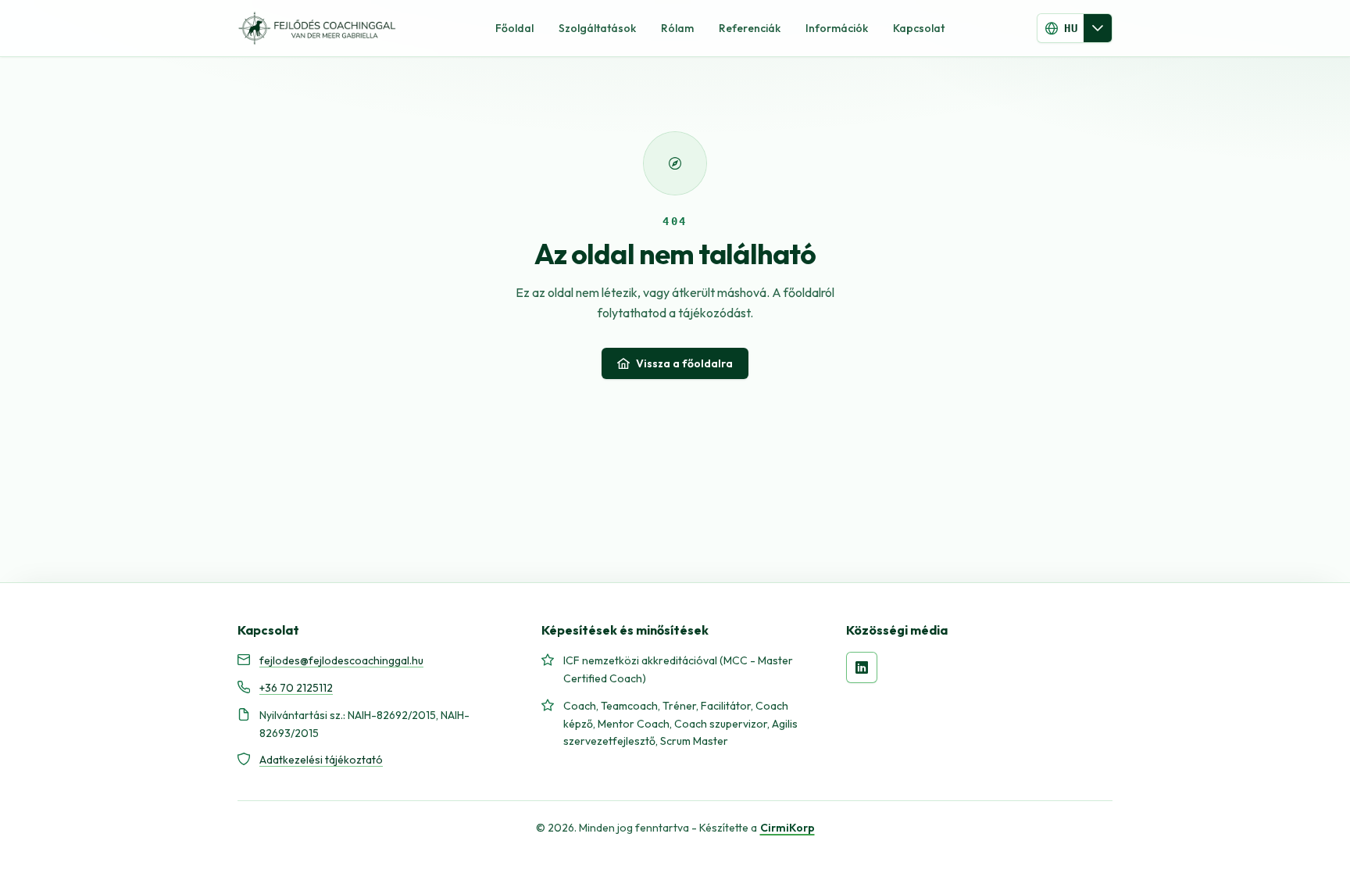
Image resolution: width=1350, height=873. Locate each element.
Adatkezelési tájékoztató (321, 760)
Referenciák (749, 28)
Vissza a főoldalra (684, 363)
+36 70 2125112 (296, 688)
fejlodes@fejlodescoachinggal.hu (341, 660)
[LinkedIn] (861, 667)
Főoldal (514, 28)
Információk (836, 28)
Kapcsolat (919, 28)
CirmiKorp (787, 828)
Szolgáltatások (597, 28)
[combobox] (1061, 28)
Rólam (677, 28)
